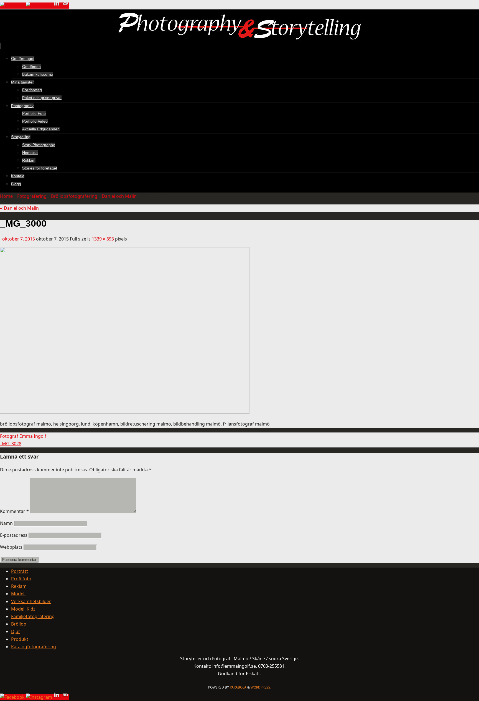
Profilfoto (21, 579)
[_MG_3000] (124, 412)
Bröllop (18, 624)
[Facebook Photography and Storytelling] (13, 5)
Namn (6, 523)
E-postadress (13, 535)
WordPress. (261, 687)
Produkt (19, 639)
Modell (18, 594)
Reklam (19, 586)
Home (6, 196)
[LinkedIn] (57, 5)
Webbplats (11, 547)
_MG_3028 (10, 444)
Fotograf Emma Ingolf (23, 436)
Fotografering (32, 196)
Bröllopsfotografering (74, 196)
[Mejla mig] (65, 5)
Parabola (238, 687)
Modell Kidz (23, 609)
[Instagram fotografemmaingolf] (39, 5)
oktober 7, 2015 (18, 239)
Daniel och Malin (119, 196)
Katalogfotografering (33, 647)
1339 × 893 (103, 239)
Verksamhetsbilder (31, 601)
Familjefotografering (33, 616)
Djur (15, 631)
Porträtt (19, 571)
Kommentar (14, 511)
